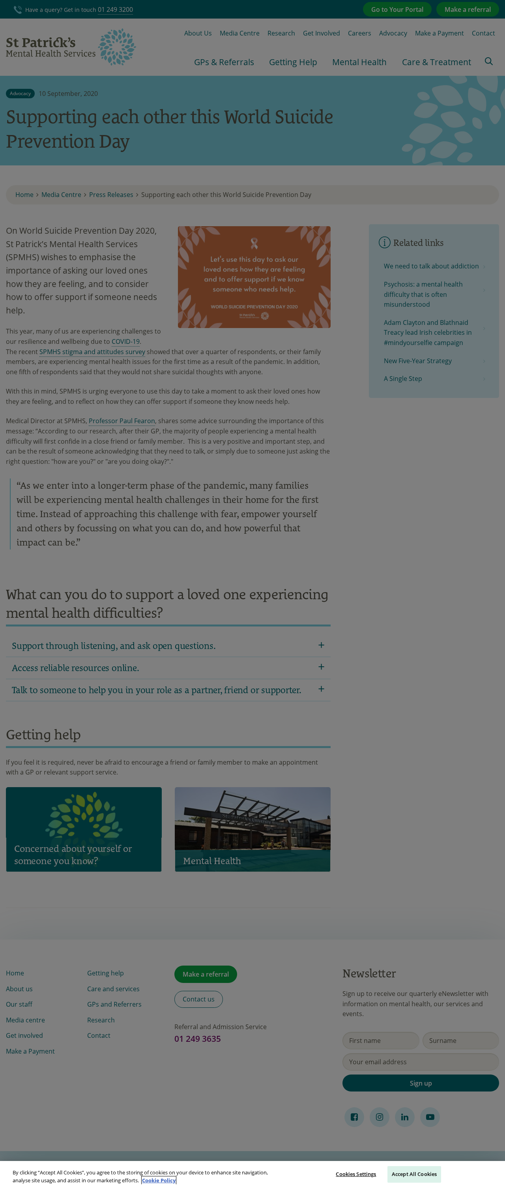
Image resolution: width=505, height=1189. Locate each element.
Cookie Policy (159, 1180)
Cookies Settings (356, 1174)
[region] (252, 1175)
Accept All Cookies (414, 1174)
